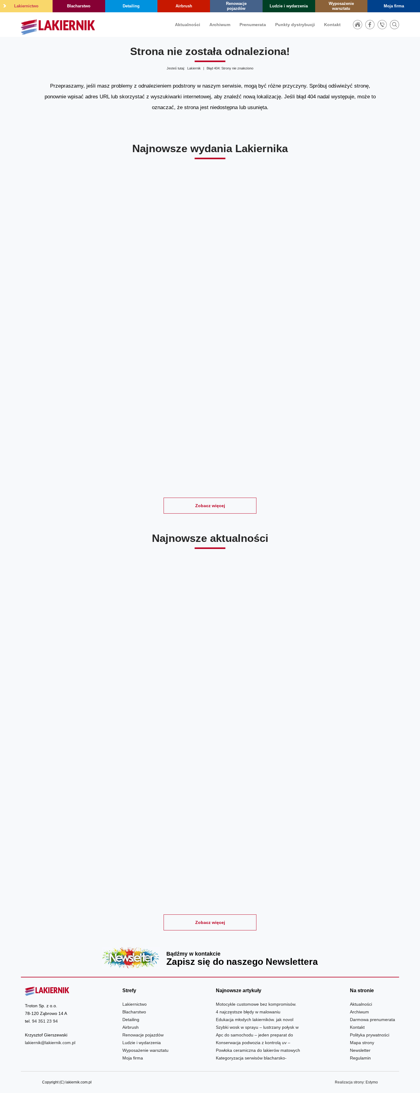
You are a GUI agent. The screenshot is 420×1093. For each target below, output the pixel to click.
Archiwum (219, 24)
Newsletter (210, 958)
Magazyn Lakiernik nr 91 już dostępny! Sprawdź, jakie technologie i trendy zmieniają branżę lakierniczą (210, 675)
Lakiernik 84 (354, 433)
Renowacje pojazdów (236, 6)
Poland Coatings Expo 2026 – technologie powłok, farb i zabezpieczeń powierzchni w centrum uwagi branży (338, 675)
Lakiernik (194, 68)
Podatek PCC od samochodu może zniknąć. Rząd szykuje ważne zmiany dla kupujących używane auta (338, 844)
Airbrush (184, 6)
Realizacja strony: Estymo (356, 1082)
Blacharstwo (78, 6)
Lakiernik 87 (65, 433)
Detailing (131, 6)
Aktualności (187, 24)
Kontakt (332, 24)
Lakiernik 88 (354, 277)
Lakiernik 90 (161, 277)
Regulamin (360, 1058)
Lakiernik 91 (65, 277)
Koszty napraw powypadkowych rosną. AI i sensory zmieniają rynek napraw (82, 844)
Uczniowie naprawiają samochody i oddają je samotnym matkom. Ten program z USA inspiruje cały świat (210, 844)
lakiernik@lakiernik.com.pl (50, 1042)
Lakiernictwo (26, 6)
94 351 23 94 (45, 1021)
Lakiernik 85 (258, 433)
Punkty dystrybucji (295, 24)
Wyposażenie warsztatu (341, 6)
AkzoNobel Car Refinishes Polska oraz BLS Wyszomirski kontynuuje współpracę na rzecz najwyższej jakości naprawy (82, 675)
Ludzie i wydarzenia (289, 6)
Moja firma (394, 6)
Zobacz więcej (210, 505)
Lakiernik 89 (258, 277)
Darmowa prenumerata (372, 1019)
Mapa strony (362, 1042)
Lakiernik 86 (161, 433)
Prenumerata (253, 24)
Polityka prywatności (369, 1034)
